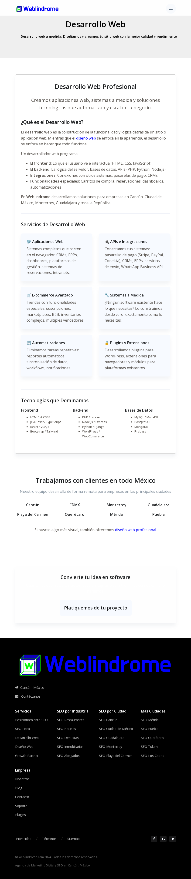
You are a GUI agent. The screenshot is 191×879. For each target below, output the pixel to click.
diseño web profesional (135, 529)
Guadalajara (66, 202)
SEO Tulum (149, 746)
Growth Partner (26, 755)
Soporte (21, 806)
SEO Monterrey (110, 746)
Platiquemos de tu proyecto (95, 608)
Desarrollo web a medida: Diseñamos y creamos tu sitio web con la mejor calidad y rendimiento (99, 36)
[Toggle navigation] (171, 9)
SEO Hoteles (66, 728)
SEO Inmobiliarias (70, 746)
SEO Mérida (150, 720)
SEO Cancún (108, 720)
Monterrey (44, 202)
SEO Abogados (68, 755)
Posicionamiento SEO (31, 720)
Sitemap (73, 838)
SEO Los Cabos (152, 755)
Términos (49, 838)
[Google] (163, 839)
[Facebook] (154, 839)
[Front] (37, 9)
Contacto (22, 797)
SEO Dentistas (68, 738)
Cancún (136, 196)
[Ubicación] (172, 839)
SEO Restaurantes (70, 720)
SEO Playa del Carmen (116, 755)
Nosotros (22, 779)
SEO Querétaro (152, 738)
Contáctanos (30, 696)
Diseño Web (24, 746)
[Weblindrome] (95, 664)
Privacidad (23, 838)
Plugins (20, 814)
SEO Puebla (149, 728)
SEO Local (23, 728)
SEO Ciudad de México (116, 728)
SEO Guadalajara (111, 738)
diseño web (86, 138)
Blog (18, 788)
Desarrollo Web (96, 24)
